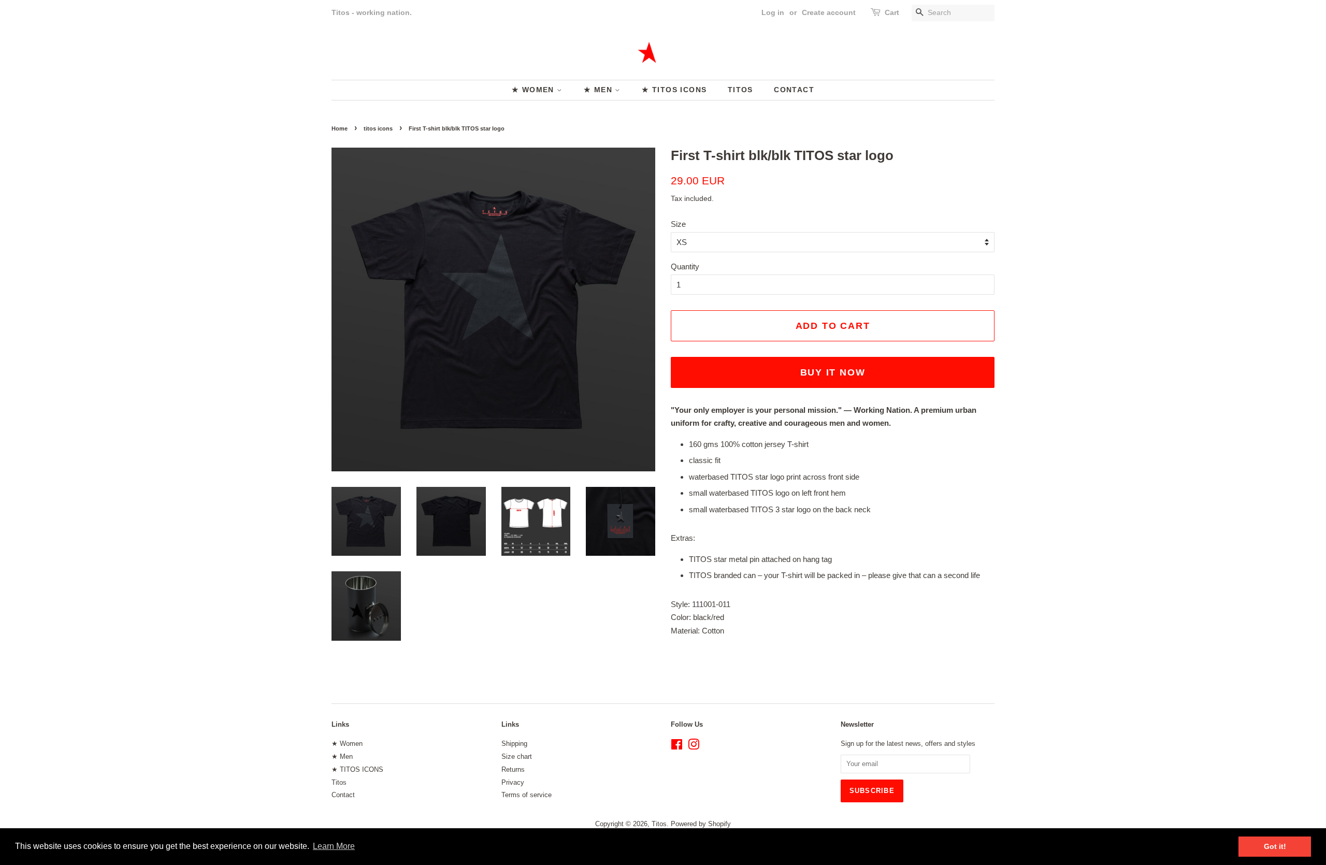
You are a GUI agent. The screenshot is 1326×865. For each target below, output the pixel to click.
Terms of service (526, 795)
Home (340, 128)
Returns (513, 769)
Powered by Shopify (701, 824)
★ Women (534, 89)
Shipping (514, 743)
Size (678, 224)
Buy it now (833, 372)
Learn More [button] (334, 846)
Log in (772, 12)
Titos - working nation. (372, 12)
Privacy (512, 782)
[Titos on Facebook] (677, 747)
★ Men (599, 89)
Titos (740, 89)
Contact (794, 89)
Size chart (516, 756)
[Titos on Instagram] (693, 747)
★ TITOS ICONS (674, 89)
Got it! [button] (1275, 846)
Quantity (685, 266)
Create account (829, 12)
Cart (892, 12)
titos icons (378, 128)
